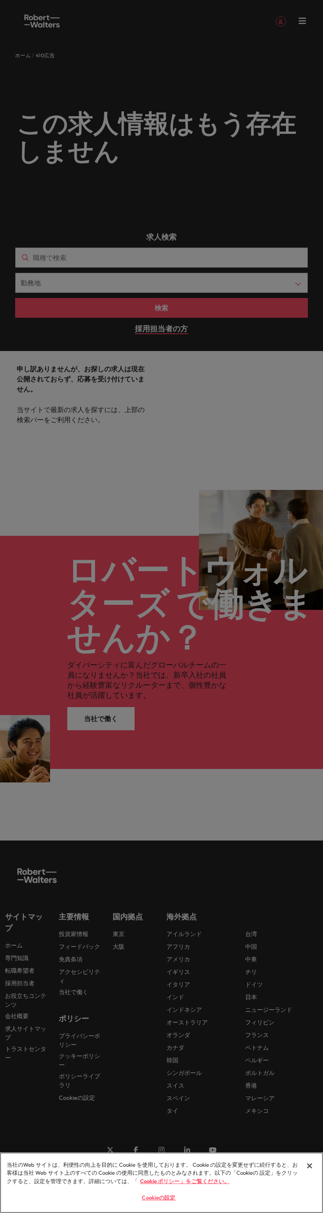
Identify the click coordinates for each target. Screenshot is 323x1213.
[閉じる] (309, 1166)
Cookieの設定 (158, 1197)
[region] (161, 1182)
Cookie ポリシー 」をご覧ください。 (185, 1181)
